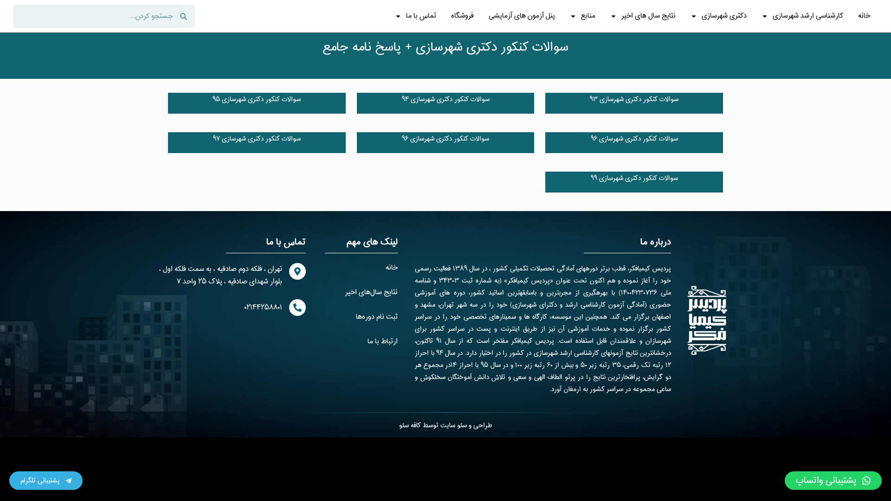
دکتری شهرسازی (724, 16)
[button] (833, 480)
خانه (864, 16)
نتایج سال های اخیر (648, 16)
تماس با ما (421, 16)
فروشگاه (462, 16)
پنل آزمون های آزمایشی (522, 16)
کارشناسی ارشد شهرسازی (808, 16)
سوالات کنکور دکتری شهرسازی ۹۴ (446, 99)
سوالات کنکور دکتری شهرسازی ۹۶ (634, 139)
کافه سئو (410, 425)
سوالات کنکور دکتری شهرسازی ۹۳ (634, 99)
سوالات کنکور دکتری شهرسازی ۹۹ (634, 178)
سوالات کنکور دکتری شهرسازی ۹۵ (257, 99)
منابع (588, 16)
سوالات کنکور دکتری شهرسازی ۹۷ (257, 139)
